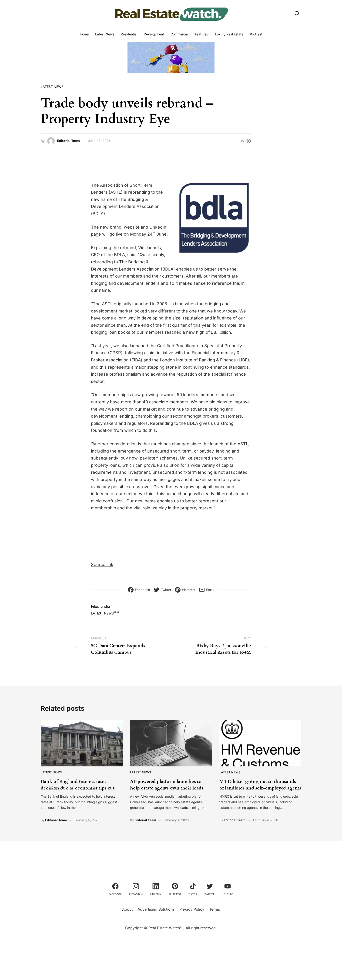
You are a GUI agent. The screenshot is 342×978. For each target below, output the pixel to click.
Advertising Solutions (155, 909)
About (127, 909)
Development (154, 34)
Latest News (104, 34)
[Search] (297, 13)
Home (84, 34)
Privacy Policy (191, 909)
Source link (102, 564)
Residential (129, 34)
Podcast (256, 34)
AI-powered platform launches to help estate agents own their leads (166, 784)
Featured (201, 34)
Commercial (179, 34)
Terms (214, 909)
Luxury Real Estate (229, 34)
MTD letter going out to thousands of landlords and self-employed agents (260, 784)
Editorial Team (68, 141)
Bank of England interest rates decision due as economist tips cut (77, 784)
